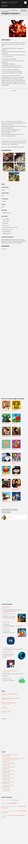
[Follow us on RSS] (4, 6)
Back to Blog (24, 10)
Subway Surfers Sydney (8, 763)
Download (5, 246)
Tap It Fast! (4, 707)
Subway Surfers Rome (8, 781)
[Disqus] (14, 541)
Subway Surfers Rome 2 (9, 770)
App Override (6, 789)
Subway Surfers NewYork (9, 767)
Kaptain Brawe (6, 606)
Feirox (4, 2)
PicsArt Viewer (6, 621)
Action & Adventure (7, 509)
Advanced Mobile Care (8, 651)
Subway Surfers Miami (8, 785)
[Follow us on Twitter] (7, 6)
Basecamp (5, 675)
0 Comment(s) (4, 11)
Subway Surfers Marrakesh (8, 702)
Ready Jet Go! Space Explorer (10, 670)
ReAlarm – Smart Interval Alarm (10, 694)
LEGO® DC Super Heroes (9, 613)
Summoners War (6, 711)
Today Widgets (26, 10)
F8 (3, 636)
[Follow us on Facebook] (2, 6)
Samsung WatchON (8, 774)
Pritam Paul (14, 10)
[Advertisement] (14, 105)
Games (15, 509)
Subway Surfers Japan (8, 778)
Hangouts (16, 800)
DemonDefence (13, 803)
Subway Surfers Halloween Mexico (10, 698)
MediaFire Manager (22, 10)
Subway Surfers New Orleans (10, 754)
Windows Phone (6, 512)
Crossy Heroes (6, 628)
